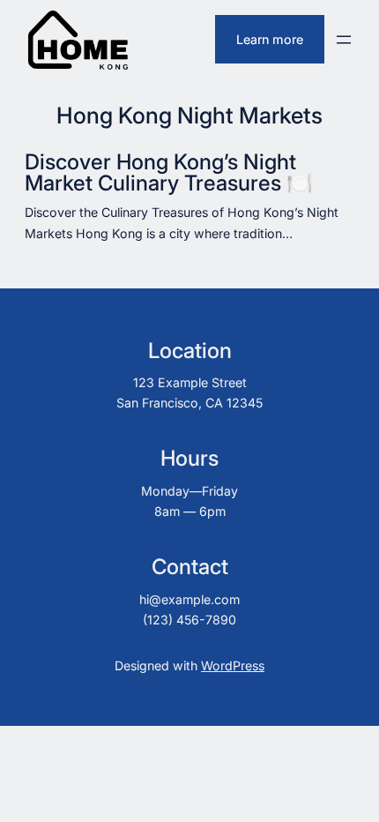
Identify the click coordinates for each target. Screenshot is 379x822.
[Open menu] (343, 39)
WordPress (232, 665)
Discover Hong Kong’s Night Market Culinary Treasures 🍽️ (169, 173)
